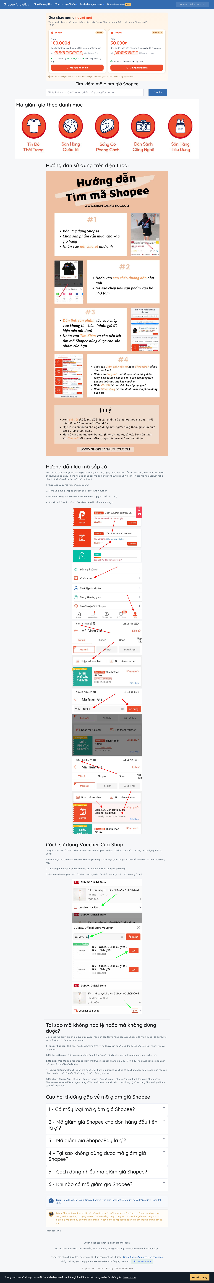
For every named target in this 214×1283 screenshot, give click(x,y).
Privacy (109, 1268)
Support (85, 1268)
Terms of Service (124, 1268)
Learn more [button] (129, 1277)
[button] (66, 4)
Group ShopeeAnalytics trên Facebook (143, 1257)
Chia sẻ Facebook (142, 1261)
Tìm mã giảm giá (118, 4)
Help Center (98, 1268)
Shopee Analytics (16, 4)
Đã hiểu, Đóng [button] (199, 1277)
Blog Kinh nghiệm (43, 4)
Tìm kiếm (158, 92)
